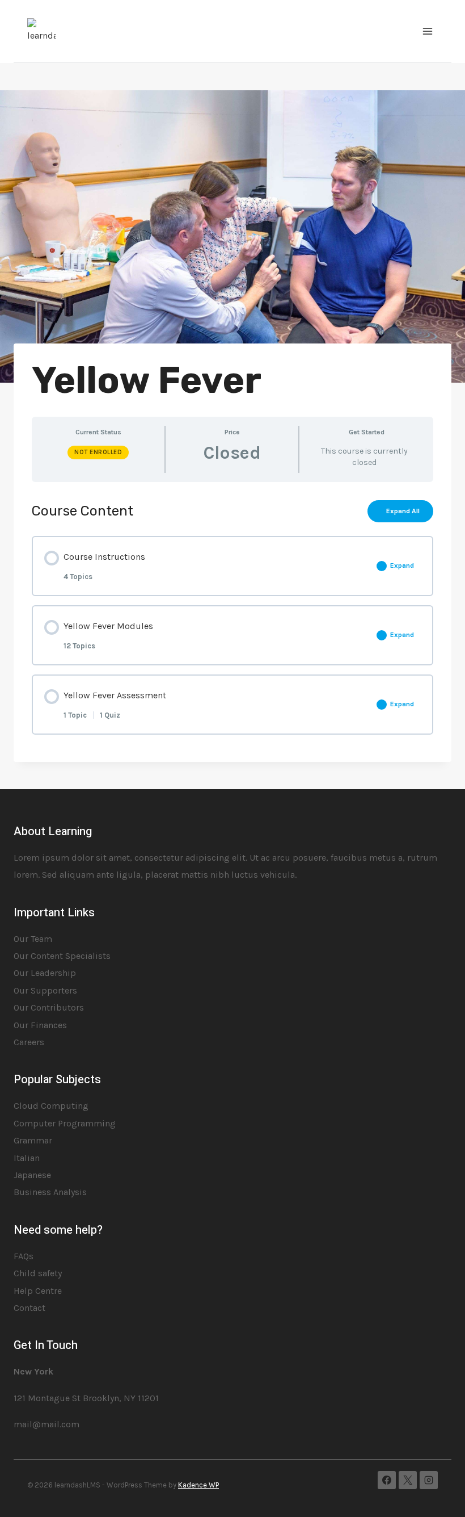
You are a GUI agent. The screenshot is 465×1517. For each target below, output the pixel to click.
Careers (29, 1042)
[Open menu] (427, 31)
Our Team (33, 938)
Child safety (38, 1273)
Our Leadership (45, 972)
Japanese (32, 1175)
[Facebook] (387, 1480)
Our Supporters (45, 990)
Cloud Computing (51, 1105)
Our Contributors (49, 1007)
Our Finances (40, 1025)
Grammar (33, 1140)
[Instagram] (429, 1480)
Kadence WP (198, 1485)
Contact (29, 1307)
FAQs (23, 1256)
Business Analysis (50, 1192)
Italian (27, 1158)
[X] (408, 1480)
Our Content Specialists (62, 955)
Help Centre (38, 1290)
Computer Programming (65, 1123)
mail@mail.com (46, 1424)
